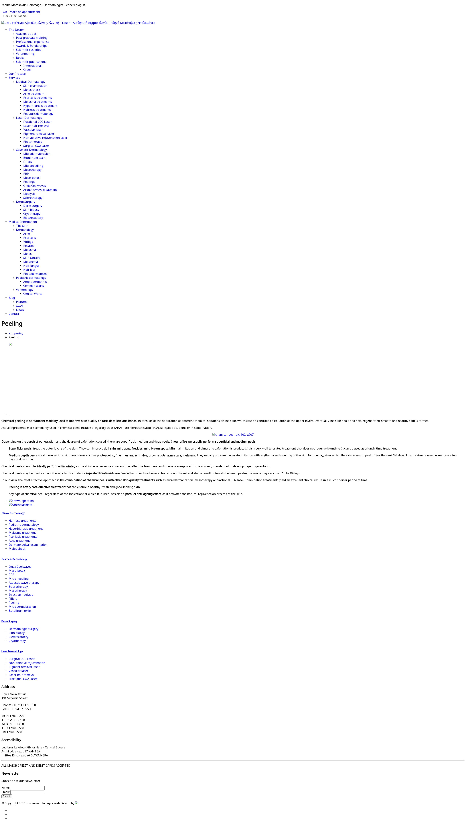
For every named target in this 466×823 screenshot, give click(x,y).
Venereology (24, 290)
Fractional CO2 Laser (37, 122)
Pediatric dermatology (38, 114)
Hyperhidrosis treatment (40, 106)
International (32, 66)
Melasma (29, 250)
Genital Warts (32, 294)
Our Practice (17, 74)
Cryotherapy (31, 214)
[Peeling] (81, 414)
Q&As (19, 306)
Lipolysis (29, 194)
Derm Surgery (25, 202)
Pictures (21, 302)
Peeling (14, 603)
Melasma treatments (37, 102)
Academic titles (26, 34)
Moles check (31, 90)
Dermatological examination (28, 545)
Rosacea (28, 246)
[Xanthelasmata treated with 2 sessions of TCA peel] (20, 505)
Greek (27, 70)
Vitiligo (28, 242)
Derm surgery (32, 206)
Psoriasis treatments (37, 98)
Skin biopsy (31, 210)
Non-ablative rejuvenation (27, 663)
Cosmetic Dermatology (31, 150)
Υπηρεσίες (16, 333)
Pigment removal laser (38, 134)
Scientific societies (28, 50)
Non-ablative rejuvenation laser (45, 138)
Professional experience (32, 42)
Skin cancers (31, 258)
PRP (26, 174)
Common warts (33, 286)
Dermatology (25, 230)
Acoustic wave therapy (24, 583)
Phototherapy (32, 142)
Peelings (29, 182)
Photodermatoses (35, 274)
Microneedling (33, 166)
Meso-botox (31, 178)
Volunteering (25, 54)
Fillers (27, 162)
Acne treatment (33, 94)
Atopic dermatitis (35, 282)
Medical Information (23, 222)
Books (20, 58)
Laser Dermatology (29, 118)
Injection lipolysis (21, 595)
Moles (27, 254)
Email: (5, 792)
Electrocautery (33, 218)
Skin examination (35, 86)
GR (5, 12)
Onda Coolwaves (34, 186)
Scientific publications (31, 62)
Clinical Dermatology (13, 513)
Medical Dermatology (30, 82)
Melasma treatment (22, 533)
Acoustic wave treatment (40, 190)
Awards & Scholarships (31, 46)
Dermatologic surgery (23, 629)
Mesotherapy (32, 170)
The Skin (22, 226)
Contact (14, 314)
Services (14, 78)
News (20, 310)
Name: (5, 788)
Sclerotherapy (32, 198)
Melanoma (30, 262)
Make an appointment (25, 12)
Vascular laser (33, 130)
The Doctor (16, 30)
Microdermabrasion (36, 154)
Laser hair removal (36, 126)
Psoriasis (29, 238)
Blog (12, 298)
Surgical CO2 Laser (36, 146)
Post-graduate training (31, 38)
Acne (26, 234)
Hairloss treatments (37, 110)
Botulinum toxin (34, 158)
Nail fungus (31, 266)
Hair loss (29, 270)
